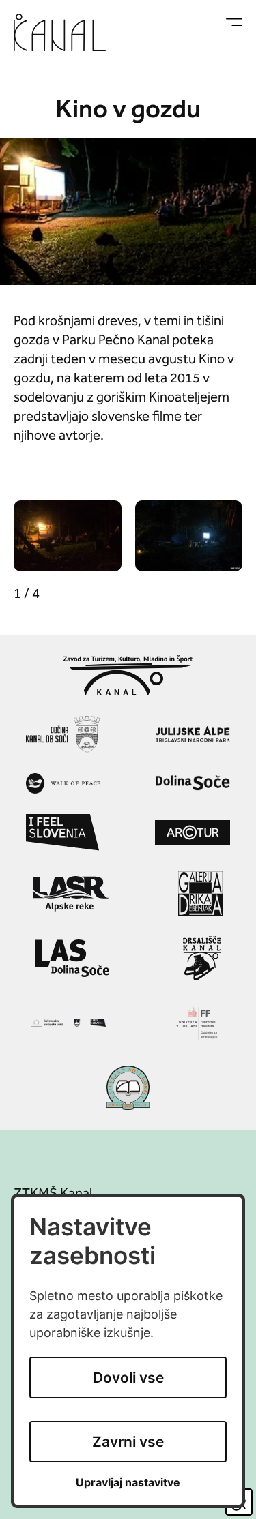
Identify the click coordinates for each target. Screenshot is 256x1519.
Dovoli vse (128, 1377)
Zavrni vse (128, 1441)
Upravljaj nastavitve (128, 1482)
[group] (68, 535)
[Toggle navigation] (234, 22)
